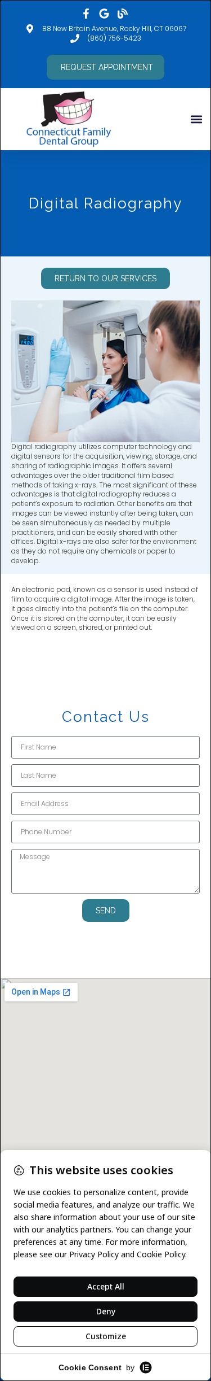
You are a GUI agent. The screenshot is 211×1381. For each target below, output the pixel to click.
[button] (196, 119)
